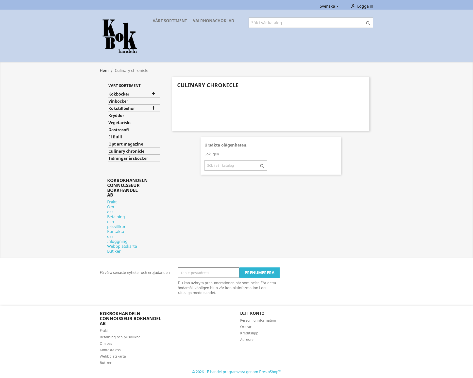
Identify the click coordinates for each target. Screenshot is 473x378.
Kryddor (116, 115)
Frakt (112, 202)
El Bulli (115, 137)
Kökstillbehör (121, 108)
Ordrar (246, 326)
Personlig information (258, 320)
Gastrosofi (118, 129)
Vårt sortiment (170, 20)
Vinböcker (118, 101)
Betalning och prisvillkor (120, 337)
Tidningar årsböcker (128, 158)
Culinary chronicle (126, 151)
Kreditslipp (249, 333)
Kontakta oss (115, 234)
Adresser (247, 339)
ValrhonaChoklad (213, 20)
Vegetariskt (119, 122)
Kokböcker (118, 94)
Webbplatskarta (122, 246)
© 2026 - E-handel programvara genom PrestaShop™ (236, 371)
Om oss (110, 209)
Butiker (114, 251)
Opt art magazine (125, 144)
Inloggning (117, 241)
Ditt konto (252, 313)
